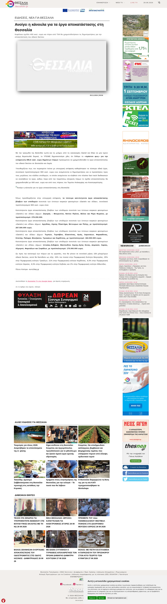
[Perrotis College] (136, 210)
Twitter (78, 584)
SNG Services (66, 572)
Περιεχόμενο (121, 572)
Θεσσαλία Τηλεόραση (49, 572)
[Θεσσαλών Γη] (45, 144)
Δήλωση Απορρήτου (105, 572)
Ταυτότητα (123, 574)
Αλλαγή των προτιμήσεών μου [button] (117, 598)
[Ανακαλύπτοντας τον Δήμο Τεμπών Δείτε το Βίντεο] (136, 25)
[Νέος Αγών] (136, 431)
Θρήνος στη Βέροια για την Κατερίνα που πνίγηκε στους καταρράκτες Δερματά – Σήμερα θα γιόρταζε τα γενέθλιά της (135, 276)
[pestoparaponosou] (136, 389)
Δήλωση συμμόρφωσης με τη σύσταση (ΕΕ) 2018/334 (95, 574)
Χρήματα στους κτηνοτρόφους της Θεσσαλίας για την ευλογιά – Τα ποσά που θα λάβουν (61, 483)
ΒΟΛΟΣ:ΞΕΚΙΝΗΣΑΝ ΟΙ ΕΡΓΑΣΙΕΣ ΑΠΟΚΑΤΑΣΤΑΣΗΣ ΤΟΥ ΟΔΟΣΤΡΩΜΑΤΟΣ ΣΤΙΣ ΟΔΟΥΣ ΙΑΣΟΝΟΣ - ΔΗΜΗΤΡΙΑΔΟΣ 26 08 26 (29, 555)
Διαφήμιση (78, 572)
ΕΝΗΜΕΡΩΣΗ (102, 2)
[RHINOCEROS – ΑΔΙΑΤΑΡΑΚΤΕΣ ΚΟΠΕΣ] (136, 142)
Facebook (66, 584)
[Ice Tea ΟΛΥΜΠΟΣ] (136, 329)
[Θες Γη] (136, 165)
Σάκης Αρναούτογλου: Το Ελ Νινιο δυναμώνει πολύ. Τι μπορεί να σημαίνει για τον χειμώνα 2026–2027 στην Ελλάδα (134, 294)
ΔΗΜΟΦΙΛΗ (144, 246)
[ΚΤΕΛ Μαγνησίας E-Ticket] (136, 116)
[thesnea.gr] (136, 453)
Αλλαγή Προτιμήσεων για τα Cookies (54, 574)
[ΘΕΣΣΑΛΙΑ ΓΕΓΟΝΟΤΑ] (45, 135)
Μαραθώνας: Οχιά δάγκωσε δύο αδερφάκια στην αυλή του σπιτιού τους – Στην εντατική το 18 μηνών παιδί (135, 312)
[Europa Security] (57, 299)
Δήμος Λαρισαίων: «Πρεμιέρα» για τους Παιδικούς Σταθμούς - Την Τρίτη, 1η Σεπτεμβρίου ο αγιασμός (132, 267)
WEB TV (119, 2)
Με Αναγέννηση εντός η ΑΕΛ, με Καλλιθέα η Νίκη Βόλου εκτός (134, 252)
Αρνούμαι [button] (101, 598)
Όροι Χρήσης (90, 572)
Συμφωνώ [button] (92, 598)
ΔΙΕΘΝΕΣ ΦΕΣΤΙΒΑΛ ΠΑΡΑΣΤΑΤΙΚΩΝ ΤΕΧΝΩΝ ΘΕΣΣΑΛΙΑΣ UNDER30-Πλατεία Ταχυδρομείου (133, 285)
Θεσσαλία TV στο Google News (40, 281)
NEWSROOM (127, 246)
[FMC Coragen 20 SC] (136, 71)
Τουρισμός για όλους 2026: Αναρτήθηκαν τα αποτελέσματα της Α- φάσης (134, 259)
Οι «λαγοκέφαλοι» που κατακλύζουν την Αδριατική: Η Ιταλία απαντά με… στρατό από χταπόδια (134, 303)
